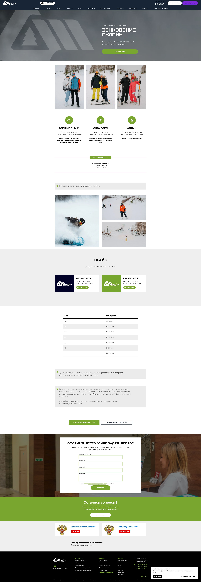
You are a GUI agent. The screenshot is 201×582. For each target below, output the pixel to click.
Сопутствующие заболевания (83, 570)
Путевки (120, 563)
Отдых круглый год (104, 565)
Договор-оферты (80, 580)
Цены (119, 565)
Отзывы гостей (133, 8)
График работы (122, 560)
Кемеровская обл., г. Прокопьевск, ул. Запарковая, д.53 (142, 560)
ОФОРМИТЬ (100, 487)
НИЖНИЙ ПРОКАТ (131, 278)
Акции (120, 568)
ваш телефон (82, 467)
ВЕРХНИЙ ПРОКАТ (84, 278)
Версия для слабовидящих (49, 3)
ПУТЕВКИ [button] (69, 8)
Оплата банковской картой (160, 8)
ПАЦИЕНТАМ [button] (90, 8)
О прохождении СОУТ (142, 580)
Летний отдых (103, 560)
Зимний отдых (103, 563)
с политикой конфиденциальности (97, 484)
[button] (100, 515)
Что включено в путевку (82, 568)
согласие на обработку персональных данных (95, 483)
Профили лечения (80, 560)
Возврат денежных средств (97, 580)
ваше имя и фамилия (85, 454)
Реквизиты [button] (121, 572)
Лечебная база (79, 565)
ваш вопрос (82, 473)
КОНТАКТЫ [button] (119, 8)
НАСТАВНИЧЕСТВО (106, 573)
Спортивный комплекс (105, 568)
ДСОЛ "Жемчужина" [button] (105, 8)
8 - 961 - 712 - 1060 (142, 566)
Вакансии (145, 8)
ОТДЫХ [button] (58, 8)
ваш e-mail (82, 460)
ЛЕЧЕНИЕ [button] (48, 8)
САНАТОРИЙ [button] (36, 8)
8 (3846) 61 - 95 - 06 (142, 564)
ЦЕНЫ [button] (79, 8)
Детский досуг (103, 570)
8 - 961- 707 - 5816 (142, 568)
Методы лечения (80, 563)
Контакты (120, 570)
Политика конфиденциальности (61, 580)
